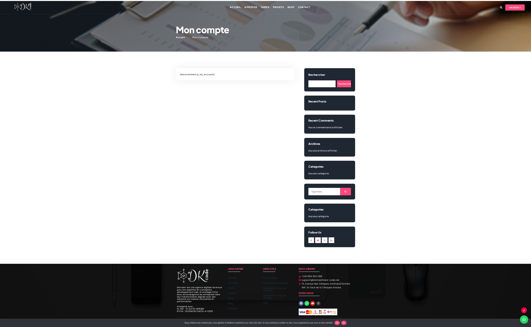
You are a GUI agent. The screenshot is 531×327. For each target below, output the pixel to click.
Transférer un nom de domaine (274, 296)
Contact (304, 7)
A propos (250, 7)
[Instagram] (318, 303)
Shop (290, 7)
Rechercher (316, 74)
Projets (278, 7)
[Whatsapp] (306, 303)
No (344, 323)
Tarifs (265, 7)
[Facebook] (301, 303)
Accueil (235, 7)
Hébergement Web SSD (275, 282)
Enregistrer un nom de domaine (275, 289)
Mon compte (270, 277)
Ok (337, 323)
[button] (524, 319)
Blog (230, 303)
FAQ (265, 302)
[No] (527, 322)
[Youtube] (312, 303)
